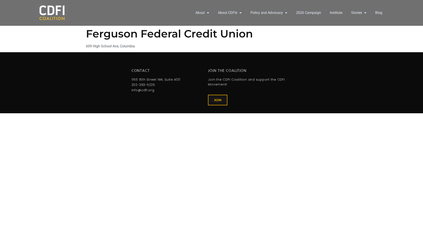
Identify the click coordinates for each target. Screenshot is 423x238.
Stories (356, 13)
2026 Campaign (308, 13)
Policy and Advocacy (266, 13)
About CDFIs (227, 13)
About (200, 13)
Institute (336, 13)
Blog (378, 13)
